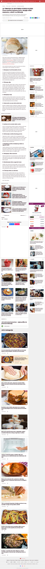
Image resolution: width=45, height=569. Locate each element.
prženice (8, 60)
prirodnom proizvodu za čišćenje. (8, 63)
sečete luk (9, 62)
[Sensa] (25, 562)
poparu (12, 60)
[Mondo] (7, 562)
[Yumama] (18, 562)
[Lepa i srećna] (22, 562)
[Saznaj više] (43, 147)
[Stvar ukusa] (4, 1)
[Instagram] (22, 566)
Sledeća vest (22, 215)
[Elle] (29, 562)
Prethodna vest (6, 215)
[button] (26, 18)
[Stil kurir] (34, 562)
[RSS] (24, 566)
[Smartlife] (32, 562)
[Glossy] (37, 562)
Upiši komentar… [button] (7, 326)
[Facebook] (20, 566)
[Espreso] (14, 562)
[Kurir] (11, 562)
